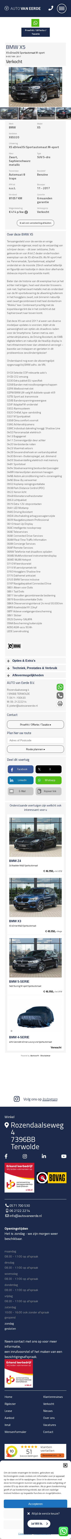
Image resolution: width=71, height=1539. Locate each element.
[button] (65, 1465)
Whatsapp (50, 780)
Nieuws (48, 1410)
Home (8, 1396)
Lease (8, 1410)
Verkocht (48, 1403)
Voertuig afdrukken (60, 703)
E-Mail (22, 791)
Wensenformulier (15, 1432)
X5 (23, 47)
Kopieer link (50, 791)
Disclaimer (45, 1055)
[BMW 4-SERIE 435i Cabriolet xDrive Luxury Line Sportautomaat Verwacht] (35, 1016)
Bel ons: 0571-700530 (60, 695)
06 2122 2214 (19, 1210)
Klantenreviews (53, 1396)
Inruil (7, 1424)
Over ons (49, 1417)
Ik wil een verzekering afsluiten (35, 223)
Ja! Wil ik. (37, 1523)
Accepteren (35, 1503)
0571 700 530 (19, 1205)
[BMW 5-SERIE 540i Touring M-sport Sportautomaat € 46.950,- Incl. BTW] (35, 958)
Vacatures (49, 1424)
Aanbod (9, 1417)
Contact (48, 1432)
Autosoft (34, 1055)
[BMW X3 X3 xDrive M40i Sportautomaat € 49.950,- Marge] (35, 897)
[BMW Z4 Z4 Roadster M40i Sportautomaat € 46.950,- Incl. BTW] (35, 837)
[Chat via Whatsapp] (35, 23)
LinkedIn (22, 780)
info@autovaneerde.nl (25, 1215)
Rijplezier (10, 1403)
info (26, 212)
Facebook (22, 769)
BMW (12, 47)
